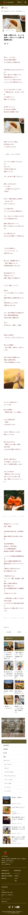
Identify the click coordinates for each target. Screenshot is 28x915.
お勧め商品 (6, 745)
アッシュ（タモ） (8, 779)
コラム (3, 890)
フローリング (6, 760)
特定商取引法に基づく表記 (7, 892)
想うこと (12, 30)
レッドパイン (7, 787)
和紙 (4, 756)
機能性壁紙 (4, 878)
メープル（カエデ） (9, 772)
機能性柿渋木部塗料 (6, 873)
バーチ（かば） (8, 783)
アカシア (6, 768)
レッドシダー (7, 791)
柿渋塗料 (5, 749)
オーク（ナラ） (8, 764)
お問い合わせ (4, 901)
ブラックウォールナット (10, 775)
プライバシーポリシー (6, 899)
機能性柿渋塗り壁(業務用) (7, 875)
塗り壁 (5, 753)
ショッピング (17, 873)
